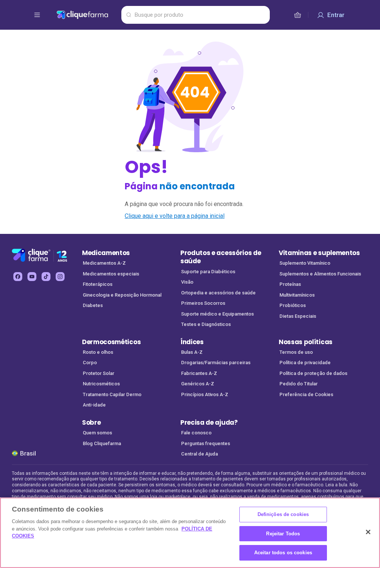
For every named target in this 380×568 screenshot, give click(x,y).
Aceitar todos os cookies (283, 552)
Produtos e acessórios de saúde (220, 257)
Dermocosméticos (111, 342)
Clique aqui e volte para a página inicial (175, 215)
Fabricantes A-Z (199, 373)
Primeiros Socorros (203, 303)
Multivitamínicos (297, 295)
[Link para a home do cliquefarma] (87, 15)
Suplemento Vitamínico (304, 263)
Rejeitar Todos (283, 533)
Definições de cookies (283, 514)
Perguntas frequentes (205, 443)
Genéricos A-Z (197, 383)
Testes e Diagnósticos (206, 324)
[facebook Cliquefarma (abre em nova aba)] (18, 277)
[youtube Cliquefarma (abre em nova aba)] (32, 277)
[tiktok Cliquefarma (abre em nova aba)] (46, 277)
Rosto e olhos (98, 352)
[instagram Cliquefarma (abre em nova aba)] (60, 277)
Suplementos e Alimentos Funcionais (320, 274)
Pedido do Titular (298, 383)
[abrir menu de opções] (37, 14)
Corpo (90, 362)
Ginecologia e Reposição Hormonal (122, 295)
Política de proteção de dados (313, 373)
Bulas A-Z (192, 352)
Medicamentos (106, 253)
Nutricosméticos (101, 383)
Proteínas (290, 284)
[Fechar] (368, 532)
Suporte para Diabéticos (208, 271)
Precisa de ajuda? (209, 422)
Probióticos (292, 305)
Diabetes (93, 305)
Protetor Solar (98, 373)
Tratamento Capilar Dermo (112, 394)
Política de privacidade (305, 362)
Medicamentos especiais (111, 274)
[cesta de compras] (297, 14)
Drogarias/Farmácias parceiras (215, 362)
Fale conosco (196, 432)
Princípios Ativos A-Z (204, 394)
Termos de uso (296, 352)
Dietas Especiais (297, 316)
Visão (187, 282)
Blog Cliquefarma (102, 443)
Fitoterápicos (97, 284)
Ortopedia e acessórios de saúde (218, 293)
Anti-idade (94, 405)
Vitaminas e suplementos (319, 253)
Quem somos (97, 432)
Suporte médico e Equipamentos (217, 314)
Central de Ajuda (199, 454)
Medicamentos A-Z (104, 263)
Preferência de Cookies (306, 394)
